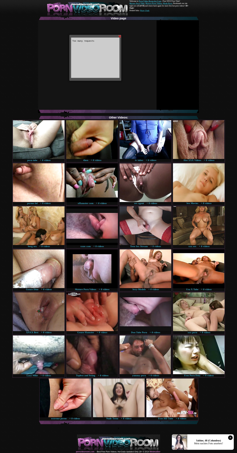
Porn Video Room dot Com (150, 1)
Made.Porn (167, 3)
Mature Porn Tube (136, 3)
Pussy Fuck (144, 10)
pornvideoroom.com (85, 452)
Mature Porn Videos (153, 3)
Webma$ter (155, 452)
